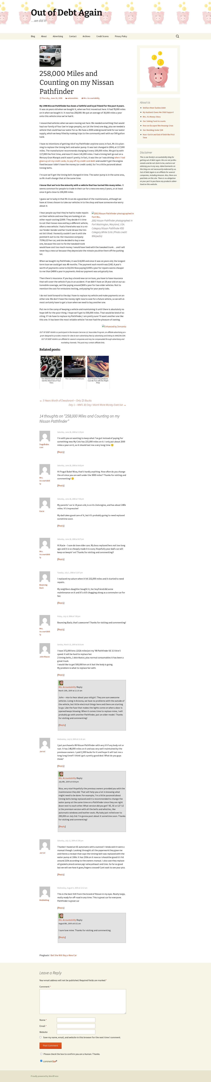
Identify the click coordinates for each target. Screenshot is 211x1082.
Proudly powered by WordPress (44, 1076)
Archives (86, 36)
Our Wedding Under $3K (153, 130)
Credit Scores (102, 36)
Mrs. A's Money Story (152, 116)
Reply (61, 451)
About (44, 36)
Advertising (58, 36)
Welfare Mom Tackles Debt (154, 107)
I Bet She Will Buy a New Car (63, 955)
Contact (73, 36)
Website (43, 1032)
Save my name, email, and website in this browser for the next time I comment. (82, 1037)
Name (43, 1019)
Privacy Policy (121, 36)
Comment (45, 986)
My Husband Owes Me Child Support (158, 112)
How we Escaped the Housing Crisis (158, 125)
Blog (33, 36)
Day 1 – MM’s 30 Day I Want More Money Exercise (97, 405)
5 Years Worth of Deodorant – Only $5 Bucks (65, 400)
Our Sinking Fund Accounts (154, 121)
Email (43, 1026)
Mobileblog (44, 900)
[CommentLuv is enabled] (50, 1060)
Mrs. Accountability (91, 98)
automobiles (72, 98)
